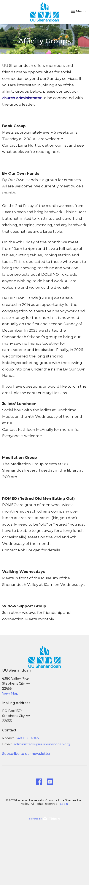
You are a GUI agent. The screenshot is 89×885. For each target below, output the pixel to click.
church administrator (22, 98)
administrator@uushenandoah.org (42, 744)
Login (64, 803)
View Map (10, 693)
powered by (42, 822)
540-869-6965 (27, 738)
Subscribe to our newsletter (26, 754)
